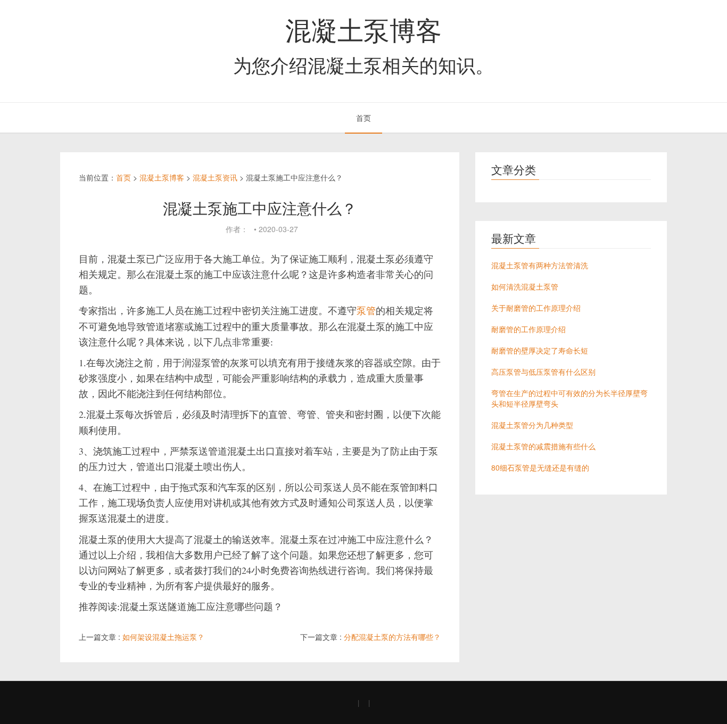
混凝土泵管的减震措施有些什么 (543, 446)
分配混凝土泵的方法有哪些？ (392, 636)
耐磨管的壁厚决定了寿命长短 (539, 350)
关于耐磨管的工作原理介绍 (536, 307)
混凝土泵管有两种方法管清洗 (539, 265)
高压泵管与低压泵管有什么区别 (543, 371)
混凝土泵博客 (363, 28)
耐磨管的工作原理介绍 (528, 329)
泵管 (366, 310)
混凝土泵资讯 (215, 177)
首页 (363, 117)
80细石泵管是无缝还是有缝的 (540, 467)
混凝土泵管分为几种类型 (532, 424)
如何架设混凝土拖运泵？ (163, 636)
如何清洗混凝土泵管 (524, 286)
